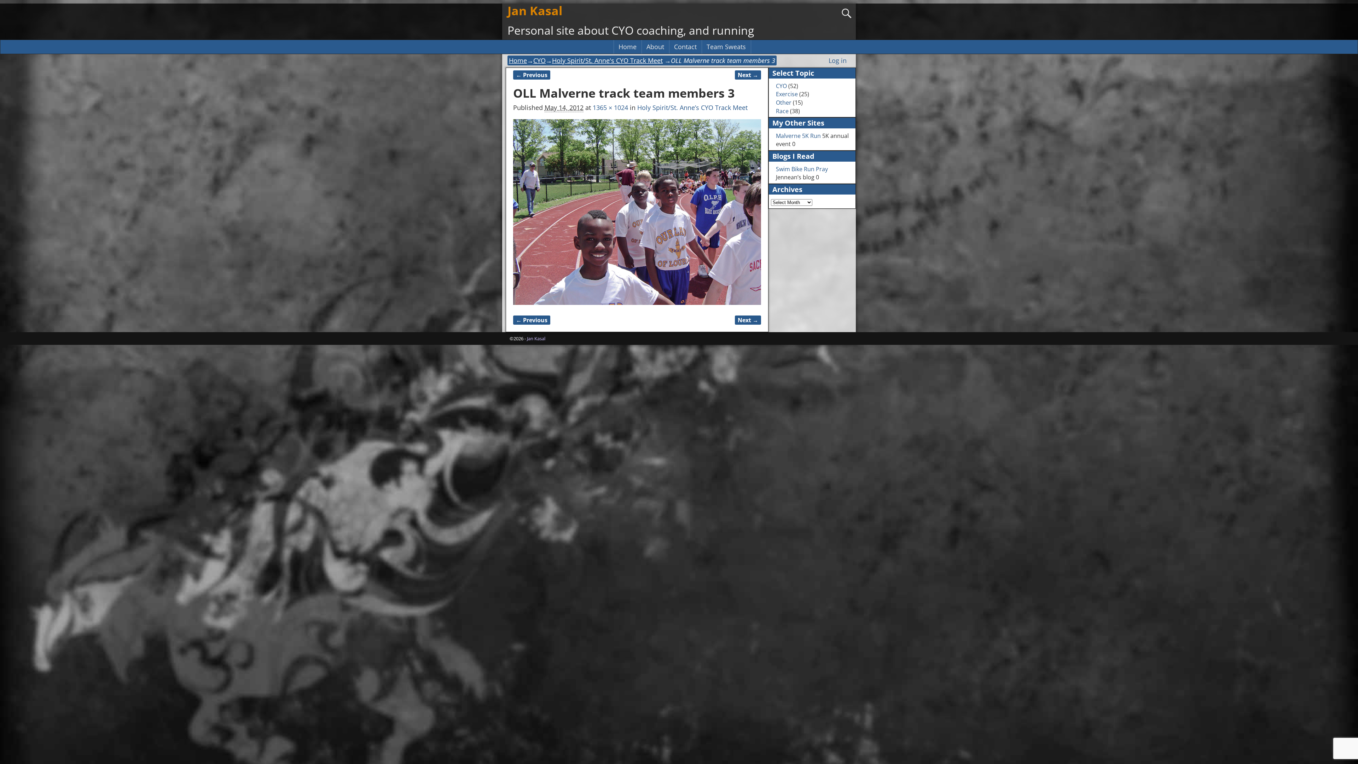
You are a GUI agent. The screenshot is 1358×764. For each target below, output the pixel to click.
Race (782, 111)
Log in (838, 60)
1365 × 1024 (610, 107)
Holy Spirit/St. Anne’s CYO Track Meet (692, 107)
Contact (685, 46)
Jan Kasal (534, 10)
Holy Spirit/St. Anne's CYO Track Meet (607, 60)
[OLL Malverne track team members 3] (637, 212)
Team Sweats (726, 46)
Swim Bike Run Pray (802, 169)
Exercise (787, 94)
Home (628, 46)
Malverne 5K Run (798, 136)
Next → (748, 75)
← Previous (531, 75)
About (655, 46)
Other (783, 102)
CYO (539, 60)
